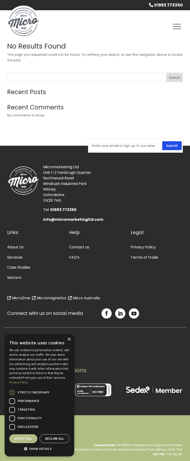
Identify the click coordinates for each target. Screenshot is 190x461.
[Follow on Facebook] (106, 313)
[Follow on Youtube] (134, 313)
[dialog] (39, 395)
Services (14, 257)
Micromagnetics (51, 298)
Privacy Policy (143, 247)
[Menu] (177, 26)
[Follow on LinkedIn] (120, 313)
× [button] (69, 339)
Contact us (79, 247)
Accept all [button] (23, 439)
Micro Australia (86, 298)
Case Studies (18, 267)
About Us (15, 247)
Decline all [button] (54, 439)
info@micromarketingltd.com (73, 219)
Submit (172, 145)
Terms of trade (144, 257)
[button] (39, 449)
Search (174, 77)
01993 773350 (168, 5)
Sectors (14, 277)
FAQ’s (74, 257)
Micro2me (20, 298)
